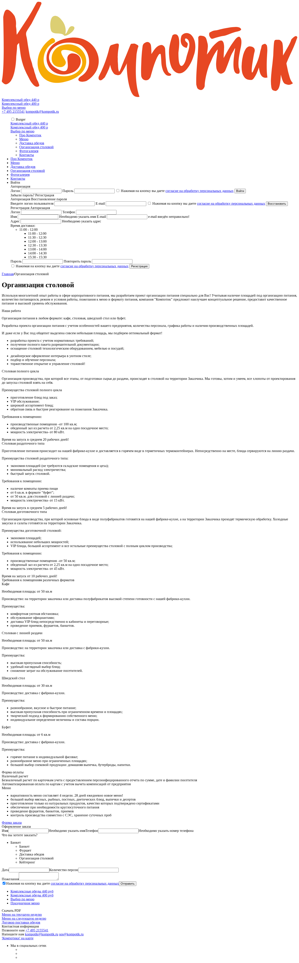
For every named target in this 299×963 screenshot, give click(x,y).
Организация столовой (36, 147)
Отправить (128, 883)
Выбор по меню (14, 107)
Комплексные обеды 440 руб (32, 891)
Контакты (26, 155)
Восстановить (277, 203)
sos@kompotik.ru (71, 934)
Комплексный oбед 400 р (20, 104)
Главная (8, 274)
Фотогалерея (28, 151)
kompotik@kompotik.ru (42, 111)
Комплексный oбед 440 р (20, 100)
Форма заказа (12, 822)
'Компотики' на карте (17, 938)
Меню (23, 139)
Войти (240, 191)
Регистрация (139, 266)
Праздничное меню (25, 903)
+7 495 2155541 (13, 111)
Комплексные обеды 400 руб (32, 895)
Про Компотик (30, 135)
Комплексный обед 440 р (29, 123)
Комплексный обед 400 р (29, 127)
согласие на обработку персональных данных (199, 191)
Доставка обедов (31, 143)
